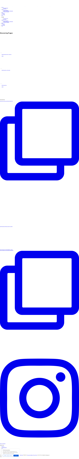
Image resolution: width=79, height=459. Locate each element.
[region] (11, 453)
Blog (2, 448)
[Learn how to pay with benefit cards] (15, 98)
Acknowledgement (4, 447)
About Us (3, 446)
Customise (5, 455)
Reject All (11, 455)
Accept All (16, 455)
